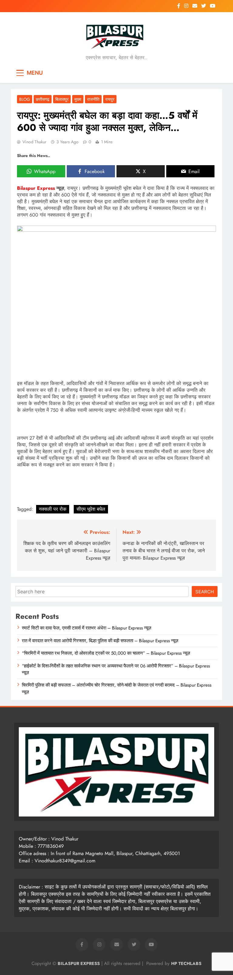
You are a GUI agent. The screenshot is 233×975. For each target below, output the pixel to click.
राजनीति (93, 99)
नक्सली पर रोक (52, 509)
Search (204, 592)
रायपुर (109, 99)
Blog (24, 99)
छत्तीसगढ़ (42, 99)
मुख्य (77, 99)
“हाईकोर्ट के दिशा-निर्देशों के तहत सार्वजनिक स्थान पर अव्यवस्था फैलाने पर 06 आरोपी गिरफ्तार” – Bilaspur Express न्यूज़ (116, 669)
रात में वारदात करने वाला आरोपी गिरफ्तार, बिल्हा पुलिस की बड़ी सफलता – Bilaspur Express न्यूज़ (100, 640)
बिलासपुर (62, 99)
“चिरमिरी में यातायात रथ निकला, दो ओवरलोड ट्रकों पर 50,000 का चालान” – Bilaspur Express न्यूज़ (106, 653)
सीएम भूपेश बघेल (90, 509)
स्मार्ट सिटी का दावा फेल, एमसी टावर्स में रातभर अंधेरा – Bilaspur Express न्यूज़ (86, 628)
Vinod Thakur (34, 142)
